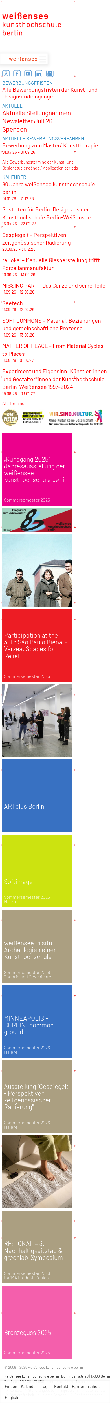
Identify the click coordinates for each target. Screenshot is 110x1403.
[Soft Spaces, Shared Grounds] (37, 720)
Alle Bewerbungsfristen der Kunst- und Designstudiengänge (50, 93)
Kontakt (61, 1386)
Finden (11, 1386)
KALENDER (14, 177)
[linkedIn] (39, 74)
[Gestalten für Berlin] (37, 570)
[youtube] (28, 74)
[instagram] (6, 74)
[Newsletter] (50, 74)
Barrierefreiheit (86, 1386)
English (11, 1397)
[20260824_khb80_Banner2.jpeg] (37, 520)
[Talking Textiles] (37, 1171)
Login (46, 1386)
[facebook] (17, 74)
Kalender (29, 1386)
